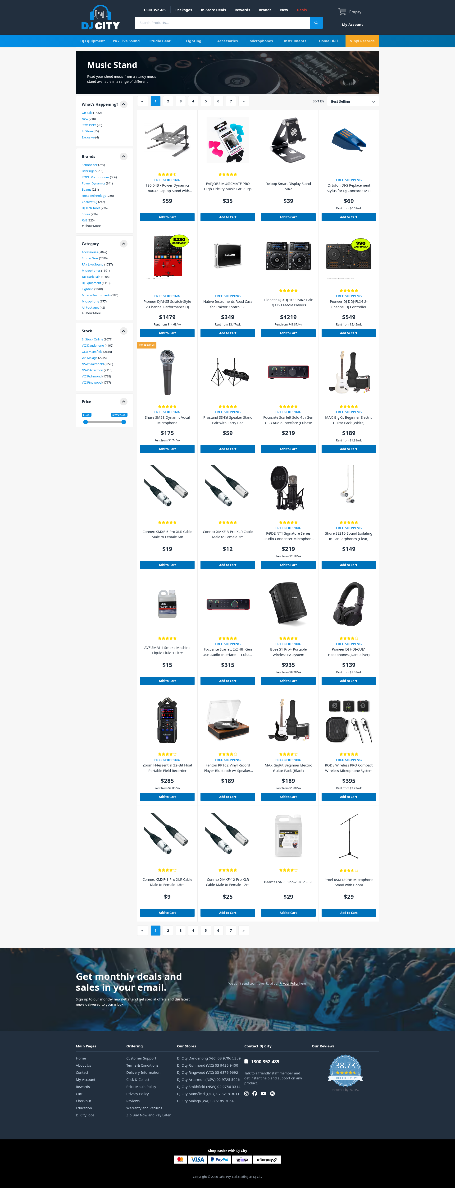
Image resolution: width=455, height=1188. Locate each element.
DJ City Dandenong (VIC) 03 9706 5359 (209, 1058)
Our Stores (186, 1046)
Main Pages (86, 1046)
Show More (93, 226)
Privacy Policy (289, 983)
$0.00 (86, 415)
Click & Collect (137, 1079)
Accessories (227, 40)
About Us (83, 1065)
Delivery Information (143, 1072)
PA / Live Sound (126, 40)
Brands (265, 9)
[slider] (85, 422)
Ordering (134, 1046)
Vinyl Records (362, 40)
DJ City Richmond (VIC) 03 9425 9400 (207, 1065)
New (284, 9)
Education (84, 1107)
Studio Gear (160, 40)
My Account (352, 24)
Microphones (261, 40)
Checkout (83, 1100)
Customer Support (141, 1058)
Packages (183, 9)
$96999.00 (119, 415)
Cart (79, 1093)
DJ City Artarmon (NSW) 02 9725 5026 (208, 1079)
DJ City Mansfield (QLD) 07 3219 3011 (208, 1093)
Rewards (242, 9)
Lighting (193, 40)
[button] (104, 104)
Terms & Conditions (142, 1065)
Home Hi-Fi (328, 40)
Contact (82, 1072)
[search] (222, 22)
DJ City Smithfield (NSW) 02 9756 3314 (209, 1086)
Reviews (133, 1100)
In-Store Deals (213, 9)
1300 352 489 (155, 9)
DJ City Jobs (85, 1115)
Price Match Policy (141, 1086)
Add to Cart (167, 217)
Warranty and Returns (144, 1107)
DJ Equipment (92, 40)
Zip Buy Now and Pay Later (148, 1115)
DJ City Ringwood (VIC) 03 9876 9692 (207, 1072)
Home (81, 1058)
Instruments (295, 40)
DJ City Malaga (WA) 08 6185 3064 (205, 1100)
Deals (302, 9)
